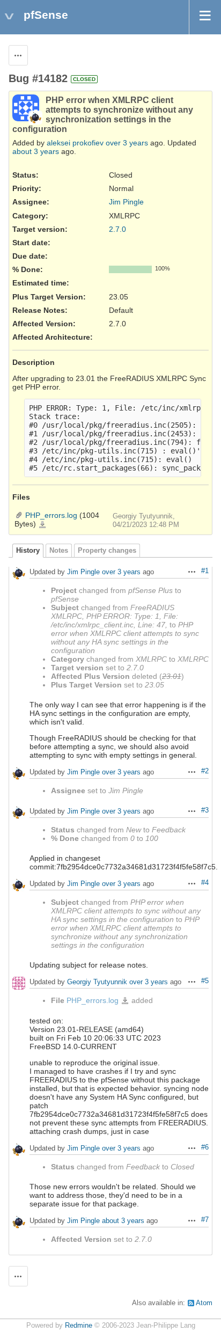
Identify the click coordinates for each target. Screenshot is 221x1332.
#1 (205, 571)
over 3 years (127, 142)
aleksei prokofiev (75, 142)
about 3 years (35, 151)
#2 (205, 771)
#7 (205, 1220)
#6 (205, 1147)
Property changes (107, 550)
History (28, 550)
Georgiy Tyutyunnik (97, 982)
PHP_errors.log (51, 515)
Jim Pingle (126, 201)
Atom (204, 1303)
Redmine (78, 1325)
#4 (205, 883)
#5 (205, 981)
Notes (58, 550)
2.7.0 (117, 229)
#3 (205, 810)
